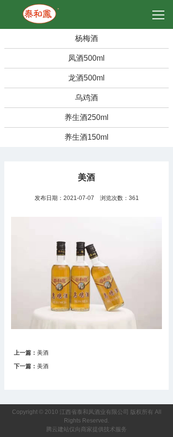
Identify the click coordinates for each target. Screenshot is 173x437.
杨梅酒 (86, 38)
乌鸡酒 (86, 97)
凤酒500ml (86, 58)
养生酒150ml (86, 137)
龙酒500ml (86, 78)
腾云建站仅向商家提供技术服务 (86, 429)
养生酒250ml (86, 117)
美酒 (43, 352)
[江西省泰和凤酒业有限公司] (41, 7)
